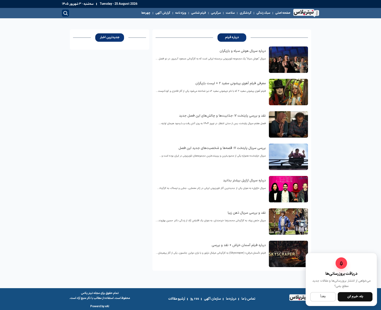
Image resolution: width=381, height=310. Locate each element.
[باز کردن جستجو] (65, 13)
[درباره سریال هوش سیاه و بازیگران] (288, 59)
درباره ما (231, 298)
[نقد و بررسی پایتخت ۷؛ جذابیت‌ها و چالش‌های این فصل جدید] (288, 124)
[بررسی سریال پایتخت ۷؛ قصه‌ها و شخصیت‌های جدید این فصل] (288, 157)
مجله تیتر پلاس (90, 293)
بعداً (323, 296)
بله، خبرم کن (355, 296)
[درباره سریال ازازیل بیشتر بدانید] (288, 189)
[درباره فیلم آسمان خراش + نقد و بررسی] (288, 254)
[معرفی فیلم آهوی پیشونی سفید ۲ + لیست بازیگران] (288, 92)
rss (196, 298)
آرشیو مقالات (176, 298)
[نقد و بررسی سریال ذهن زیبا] (288, 221)
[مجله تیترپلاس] (306, 13)
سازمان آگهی (212, 298)
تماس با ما (248, 298)
